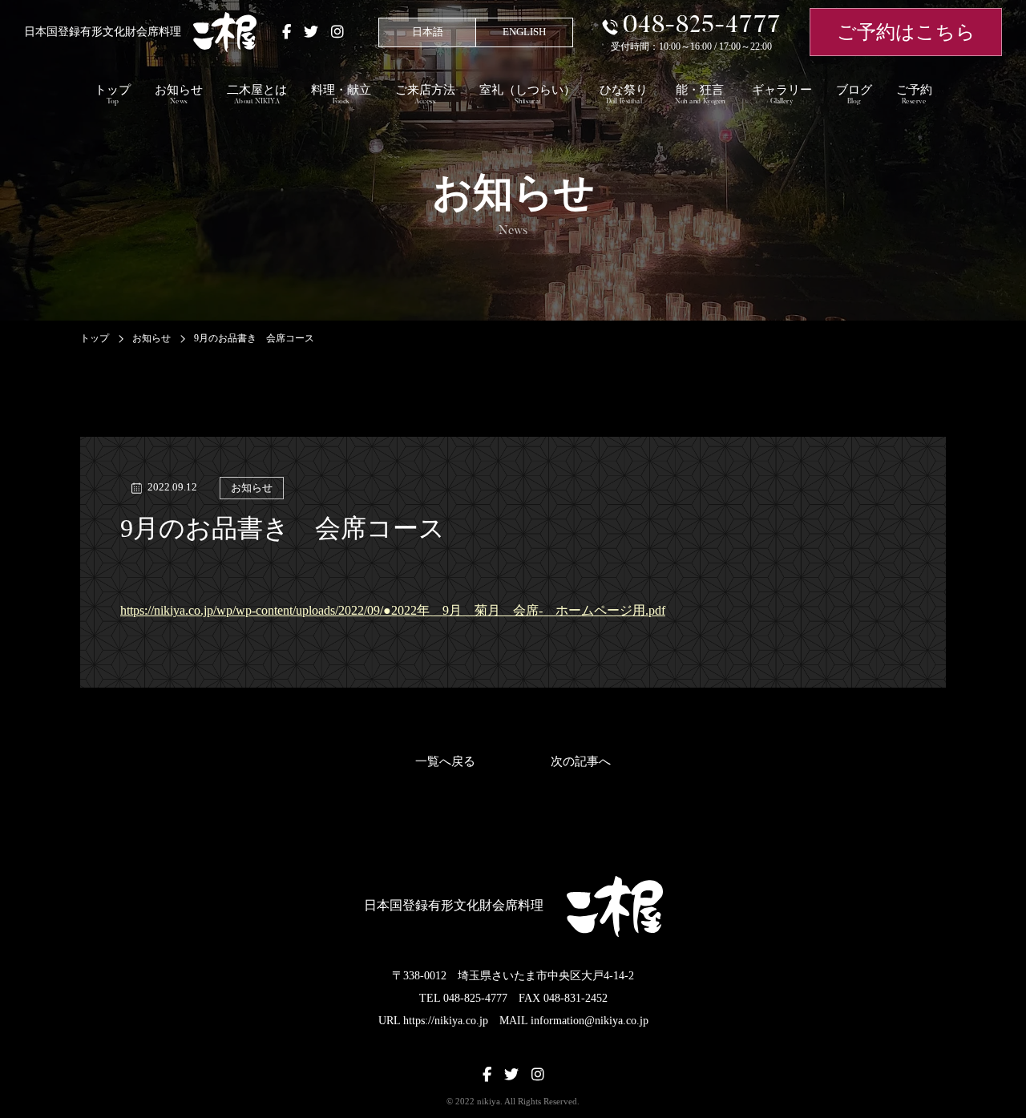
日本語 (427, 32)
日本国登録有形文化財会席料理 (102, 32)
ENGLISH (524, 32)
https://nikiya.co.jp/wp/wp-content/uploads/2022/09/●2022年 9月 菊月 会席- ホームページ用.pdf (392, 610)
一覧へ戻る (445, 761)
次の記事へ (581, 761)
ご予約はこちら (906, 32)
